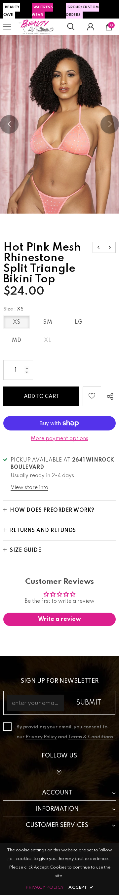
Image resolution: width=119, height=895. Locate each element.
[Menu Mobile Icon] (7, 27)
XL (47, 340)
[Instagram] (59, 772)
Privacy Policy (41, 737)
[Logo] (36, 26)
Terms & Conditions (90, 737)
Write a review (59, 619)
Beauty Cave (11, 11)
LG (79, 322)
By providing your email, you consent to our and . (66, 732)
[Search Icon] (70, 26)
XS (16, 322)
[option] (59, 124)
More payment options (59, 438)
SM (47, 322)
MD (16, 340)
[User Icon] (90, 26)
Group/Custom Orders (82, 11)
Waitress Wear (42, 11)
